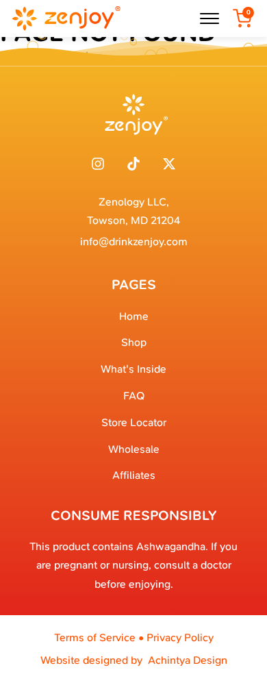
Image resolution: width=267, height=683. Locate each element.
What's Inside (133, 369)
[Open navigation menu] (209, 18)
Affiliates (133, 475)
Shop (134, 342)
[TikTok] (133, 163)
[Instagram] (98, 163)
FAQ (133, 395)
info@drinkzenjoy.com (134, 241)
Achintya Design (187, 660)
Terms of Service (95, 637)
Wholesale (134, 449)
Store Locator (133, 422)
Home (134, 316)
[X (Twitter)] (169, 163)
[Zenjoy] (65, 18)
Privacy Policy (180, 637)
